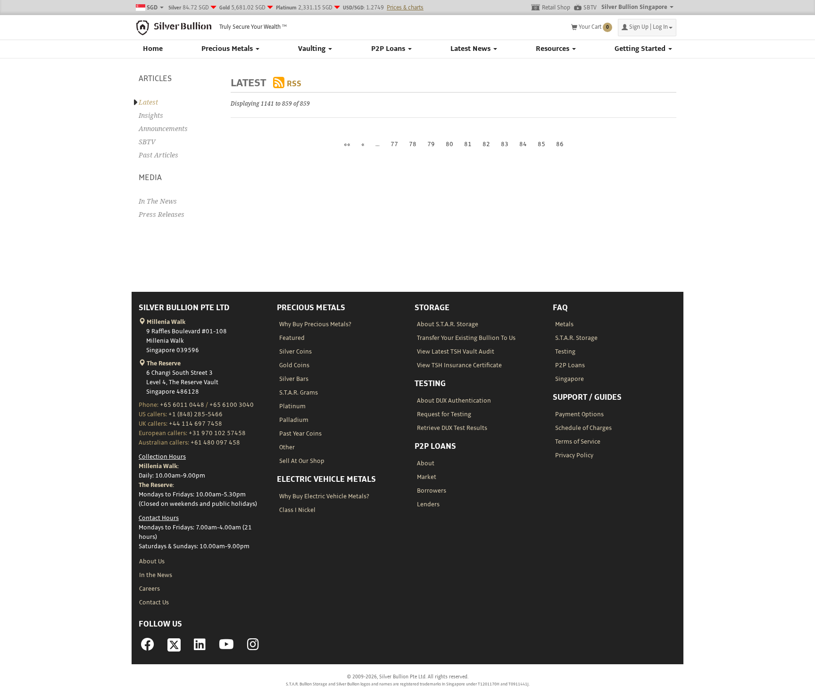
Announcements (163, 128)
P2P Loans (570, 365)
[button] (647, 27)
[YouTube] (226, 647)
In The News (158, 201)
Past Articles (158, 155)
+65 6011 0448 (182, 405)
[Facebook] (147, 647)
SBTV (590, 8)
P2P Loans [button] (389, 49)
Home (153, 49)
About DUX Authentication (454, 400)
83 (504, 144)
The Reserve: (156, 485)
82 (486, 144)
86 (560, 144)
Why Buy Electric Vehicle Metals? (324, 496)
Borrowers (431, 490)
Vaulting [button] (312, 49)
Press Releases (161, 214)
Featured (292, 338)
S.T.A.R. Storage (576, 338)
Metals (564, 324)
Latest (148, 102)
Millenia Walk (165, 322)
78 (412, 144)
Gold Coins (294, 365)
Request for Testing (444, 414)
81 (468, 144)
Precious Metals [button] (228, 49)
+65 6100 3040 (231, 405)
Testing (565, 351)
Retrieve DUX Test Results (452, 428)
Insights (151, 115)
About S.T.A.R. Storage (447, 324)
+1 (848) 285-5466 (195, 414)
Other (287, 447)
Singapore (569, 379)
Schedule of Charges (583, 428)
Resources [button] (553, 49)
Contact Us (154, 602)
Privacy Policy (574, 455)
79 (431, 144)
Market (426, 477)
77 (394, 144)
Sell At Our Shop (301, 461)
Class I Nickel (297, 510)
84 (523, 144)
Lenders (428, 504)
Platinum (292, 406)
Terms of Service (577, 441)
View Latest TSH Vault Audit (455, 351)
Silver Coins (295, 351)
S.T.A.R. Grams (298, 392)
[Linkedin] (200, 647)
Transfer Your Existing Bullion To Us (466, 338)
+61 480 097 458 (215, 442)
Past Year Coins (300, 433)
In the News (155, 575)
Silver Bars (293, 379)
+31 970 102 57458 (217, 433)
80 (449, 144)
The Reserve (163, 363)
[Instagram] (253, 647)
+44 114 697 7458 (195, 424)
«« (347, 144)
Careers (149, 589)
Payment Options (579, 414)
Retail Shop (556, 8)
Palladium (293, 420)
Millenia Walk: (159, 466)
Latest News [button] (471, 49)
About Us (152, 561)
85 (541, 144)
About (425, 463)
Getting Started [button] (641, 49)
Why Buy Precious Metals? (315, 324)
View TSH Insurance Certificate (459, 365)
